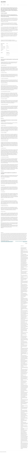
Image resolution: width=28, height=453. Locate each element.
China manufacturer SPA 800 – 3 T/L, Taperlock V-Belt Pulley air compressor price (24, 276)
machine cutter (17, 236)
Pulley (25, 236)
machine (11, 236)
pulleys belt (25, 237)
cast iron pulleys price (9, 235)
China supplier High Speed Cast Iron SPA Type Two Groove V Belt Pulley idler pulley (24, 418)
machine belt (14, 236)
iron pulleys (9, 236)
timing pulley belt (13, 239)
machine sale (20, 236)
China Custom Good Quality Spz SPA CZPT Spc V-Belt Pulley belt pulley (21, 241)
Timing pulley (9, 239)
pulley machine (4, 237)
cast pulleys (15, 235)
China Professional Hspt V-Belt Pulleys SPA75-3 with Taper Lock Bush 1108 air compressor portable (24, 323)
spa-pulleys (3, 1)
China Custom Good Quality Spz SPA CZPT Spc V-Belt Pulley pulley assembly (24, 426)
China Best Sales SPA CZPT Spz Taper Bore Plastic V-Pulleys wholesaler (24, 421)
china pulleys (24, 235)
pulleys (22, 237)
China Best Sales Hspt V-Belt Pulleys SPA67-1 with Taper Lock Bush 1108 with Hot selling (24, 336)
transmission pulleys (3, 240)
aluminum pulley (22, 233)
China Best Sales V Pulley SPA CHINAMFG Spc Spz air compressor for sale (24, 309)
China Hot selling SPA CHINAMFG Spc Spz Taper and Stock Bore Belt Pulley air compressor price (24, 311)
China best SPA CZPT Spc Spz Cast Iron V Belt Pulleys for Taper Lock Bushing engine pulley (24, 400)
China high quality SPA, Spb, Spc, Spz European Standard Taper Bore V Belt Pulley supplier (24, 306)
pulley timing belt (20, 237)
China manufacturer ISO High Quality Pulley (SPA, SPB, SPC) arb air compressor (24, 266)
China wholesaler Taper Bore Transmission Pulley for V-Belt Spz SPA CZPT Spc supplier (24, 416)
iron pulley (7, 236)
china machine (18, 235)
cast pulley (13, 235)
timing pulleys (16, 239)
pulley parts (8, 237)
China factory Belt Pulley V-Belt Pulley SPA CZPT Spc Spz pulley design (24, 398)
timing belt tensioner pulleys (5, 239)
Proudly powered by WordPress (3, 451)
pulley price (10, 237)
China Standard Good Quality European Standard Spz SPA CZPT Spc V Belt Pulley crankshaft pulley (24, 385)
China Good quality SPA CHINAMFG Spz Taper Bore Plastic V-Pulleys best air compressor (24, 321)
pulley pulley (13, 237)
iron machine (4, 236)
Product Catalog (7, 233)
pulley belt (2, 237)
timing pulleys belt (20, 239)
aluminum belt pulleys (18, 233)
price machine (23, 236)
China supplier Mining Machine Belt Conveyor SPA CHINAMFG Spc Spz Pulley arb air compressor (24, 314)
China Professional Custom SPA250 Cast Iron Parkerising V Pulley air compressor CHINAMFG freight (24, 288)
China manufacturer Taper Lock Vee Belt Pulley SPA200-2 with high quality (24, 367)
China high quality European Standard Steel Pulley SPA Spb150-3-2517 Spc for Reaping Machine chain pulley (7, 241)
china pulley (21, 235)
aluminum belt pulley (14, 233)
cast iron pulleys (5, 235)
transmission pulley (24, 239)
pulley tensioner (16, 237)
